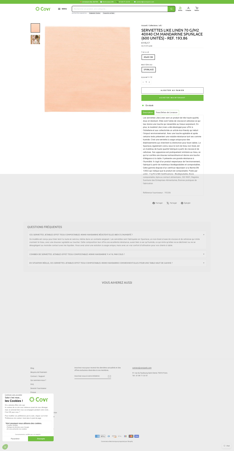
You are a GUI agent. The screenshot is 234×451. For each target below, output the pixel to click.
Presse (33, 392)
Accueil (144, 25)
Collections (153, 25)
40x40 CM (148, 57)
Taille (145, 52)
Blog (32, 368)
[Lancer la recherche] (171, 9)
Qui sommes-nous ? (38, 380)
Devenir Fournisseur (38, 388)
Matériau (147, 65)
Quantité (147, 77)
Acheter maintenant (172, 98)
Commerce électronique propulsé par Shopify (117, 441)
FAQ (32, 384)
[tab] (147, 112)
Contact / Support (37, 376)
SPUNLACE (149, 69)
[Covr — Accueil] (43, 8)
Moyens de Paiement (38, 372)
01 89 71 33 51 (123, 2)
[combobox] (120, 9)
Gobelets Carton (94, 13)
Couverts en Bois (108, 13)
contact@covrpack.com (144, 2)
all (160, 25)
